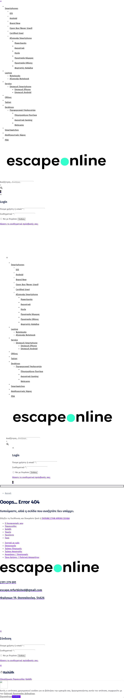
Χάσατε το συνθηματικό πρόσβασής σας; (19, 660)
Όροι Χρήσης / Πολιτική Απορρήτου (22, 557)
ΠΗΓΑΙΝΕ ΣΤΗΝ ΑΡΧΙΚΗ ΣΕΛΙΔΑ (56, 518)
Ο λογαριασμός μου (14, 523)
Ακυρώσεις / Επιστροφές (16, 554)
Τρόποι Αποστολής (13, 551)
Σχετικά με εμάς (12, 543)
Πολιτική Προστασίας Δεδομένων (19, 693)
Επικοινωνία (10, 545)
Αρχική (8, 493)
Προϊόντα (9, 535)
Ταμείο (8, 532)
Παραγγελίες (11, 526)
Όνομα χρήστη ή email (11, 645)
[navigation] (62, 672)
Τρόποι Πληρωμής (13, 548)
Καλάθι (8, 529)
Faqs (7, 538)
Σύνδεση (22, 656)
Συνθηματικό (7, 650)
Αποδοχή (16, 697)
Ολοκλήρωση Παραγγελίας (12, 679)
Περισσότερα (6, 696)
